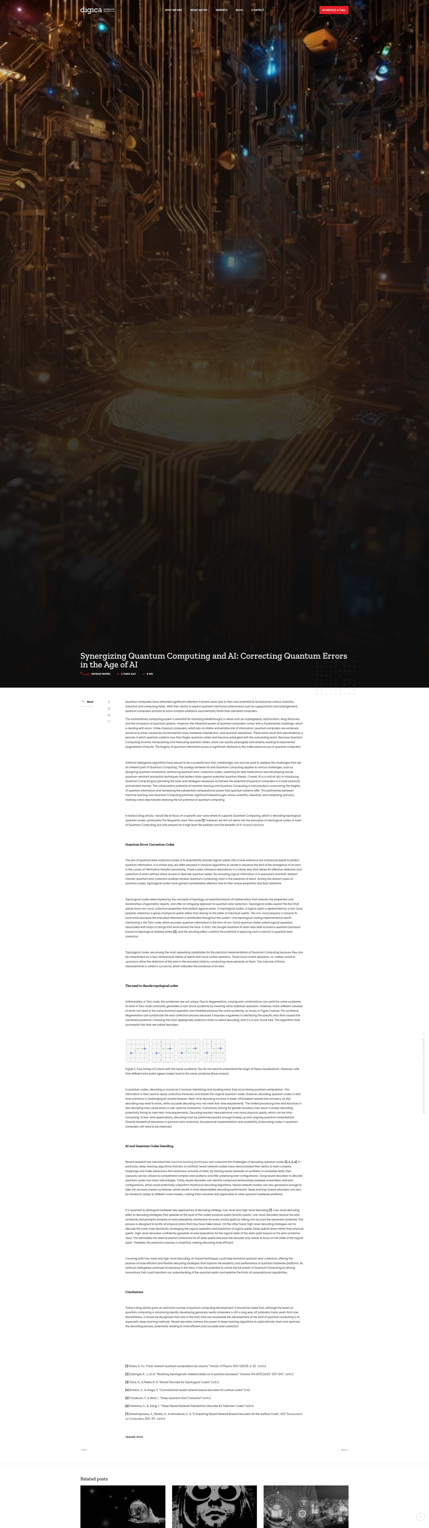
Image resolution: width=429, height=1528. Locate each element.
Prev (85, 1449)
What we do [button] (198, 10)
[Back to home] (97, 10)
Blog (239, 10)
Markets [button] (221, 10)
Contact (257, 10)
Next (343, 1449)
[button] (312, 10)
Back (90, 702)
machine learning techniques (189, 1162)
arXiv (262, 1366)
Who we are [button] (173, 10)
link (247, 1390)
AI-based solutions (251, 824)
